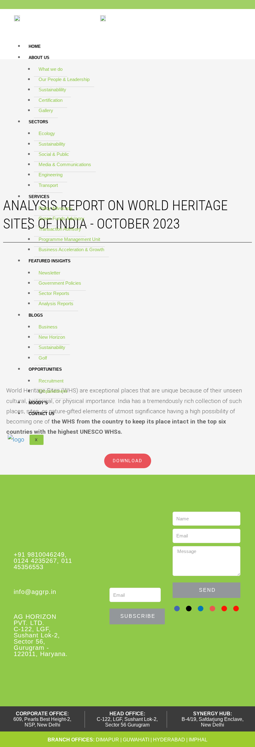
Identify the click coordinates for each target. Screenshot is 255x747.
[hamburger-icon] (242, 43)
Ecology (47, 133)
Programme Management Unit (69, 239)
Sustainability (52, 144)
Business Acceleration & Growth (71, 249)
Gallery (46, 110)
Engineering (51, 174)
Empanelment (53, 391)
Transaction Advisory (60, 229)
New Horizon (52, 337)
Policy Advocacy (55, 208)
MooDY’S (38, 403)
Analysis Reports (56, 303)
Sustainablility (52, 89)
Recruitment (51, 380)
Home (35, 46)
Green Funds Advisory (61, 218)
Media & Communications (65, 164)
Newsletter (49, 272)
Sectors (38, 122)
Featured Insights (50, 261)
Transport (48, 185)
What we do (51, 69)
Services (39, 196)
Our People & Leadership (64, 79)
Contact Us (41, 413)
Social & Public (54, 154)
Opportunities (45, 369)
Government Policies (60, 283)
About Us (39, 57)
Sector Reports (54, 293)
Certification (51, 100)
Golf (43, 357)
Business (48, 326)
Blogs (36, 315)
